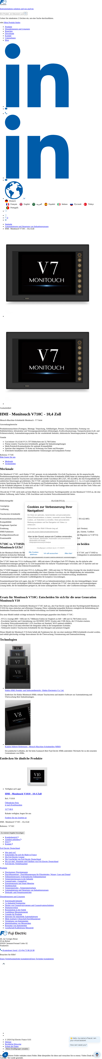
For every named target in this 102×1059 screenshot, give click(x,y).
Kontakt (8, 36)
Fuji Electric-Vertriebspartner (16, 864)
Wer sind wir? (10, 852)
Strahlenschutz (10, 886)
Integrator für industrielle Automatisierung (21, 916)
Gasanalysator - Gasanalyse (16, 881)
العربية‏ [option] (39, 204)
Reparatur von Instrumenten (16, 925)
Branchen (9, 31)
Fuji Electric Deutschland (10, 848)
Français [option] (13, 204)
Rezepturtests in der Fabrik (15, 910)
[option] (11, 204)
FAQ (7, 842)
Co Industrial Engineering (15, 903)
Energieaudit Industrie (13, 901)
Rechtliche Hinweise (13, 1044)
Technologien (10, 464)
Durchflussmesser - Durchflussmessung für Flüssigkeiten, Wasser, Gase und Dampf (37, 874)
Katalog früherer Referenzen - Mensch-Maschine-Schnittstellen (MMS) (33, 747)
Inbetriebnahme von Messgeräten (18, 923)
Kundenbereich (11, 837)
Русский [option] (77, 204)
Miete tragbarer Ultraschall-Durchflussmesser (22, 919)
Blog (7, 40)
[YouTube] (6, 1035)
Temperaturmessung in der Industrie (19, 879)
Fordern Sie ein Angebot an (16, 818)
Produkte (8, 27)
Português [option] (14, 208)
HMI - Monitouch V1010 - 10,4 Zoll (23, 793)
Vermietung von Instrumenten (16, 921)
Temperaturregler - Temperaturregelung (20, 888)
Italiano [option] (65, 204)
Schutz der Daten (12, 1046)
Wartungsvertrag (11, 908)
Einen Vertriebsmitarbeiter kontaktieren (15, 959)
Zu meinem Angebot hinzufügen (12, 833)
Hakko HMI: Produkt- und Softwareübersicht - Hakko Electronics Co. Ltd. (34, 690)
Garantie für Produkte (13, 914)
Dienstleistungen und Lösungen (17, 29)
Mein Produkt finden (11, 22)
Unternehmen (10, 38)
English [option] (27, 204)
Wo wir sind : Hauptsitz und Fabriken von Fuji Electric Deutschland (31, 861)
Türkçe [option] (91, 204)
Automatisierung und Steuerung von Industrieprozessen (27, 890)
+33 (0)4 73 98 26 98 (18, 950)
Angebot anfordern (12, 839)
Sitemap (8, 1042)
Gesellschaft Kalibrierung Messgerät (19, 928)
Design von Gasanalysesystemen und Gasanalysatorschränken (29, 905)
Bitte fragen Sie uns (7, 457)
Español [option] (52, 204)
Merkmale (9, 461)
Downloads (9, 33)
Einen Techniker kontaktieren (42, 959)
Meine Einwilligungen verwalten (17, 1049)
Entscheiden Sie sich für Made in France (21, 855)
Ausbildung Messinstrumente (16, 912)
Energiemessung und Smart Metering (19, 883)
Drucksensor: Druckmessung (16, 872)
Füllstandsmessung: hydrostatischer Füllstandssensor (25, 877)
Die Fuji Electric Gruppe (14, 857)
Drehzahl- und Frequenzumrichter (18, 892)
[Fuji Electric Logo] (13, 935)
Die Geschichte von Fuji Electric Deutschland (23, 859)
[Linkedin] (37, 1033)
